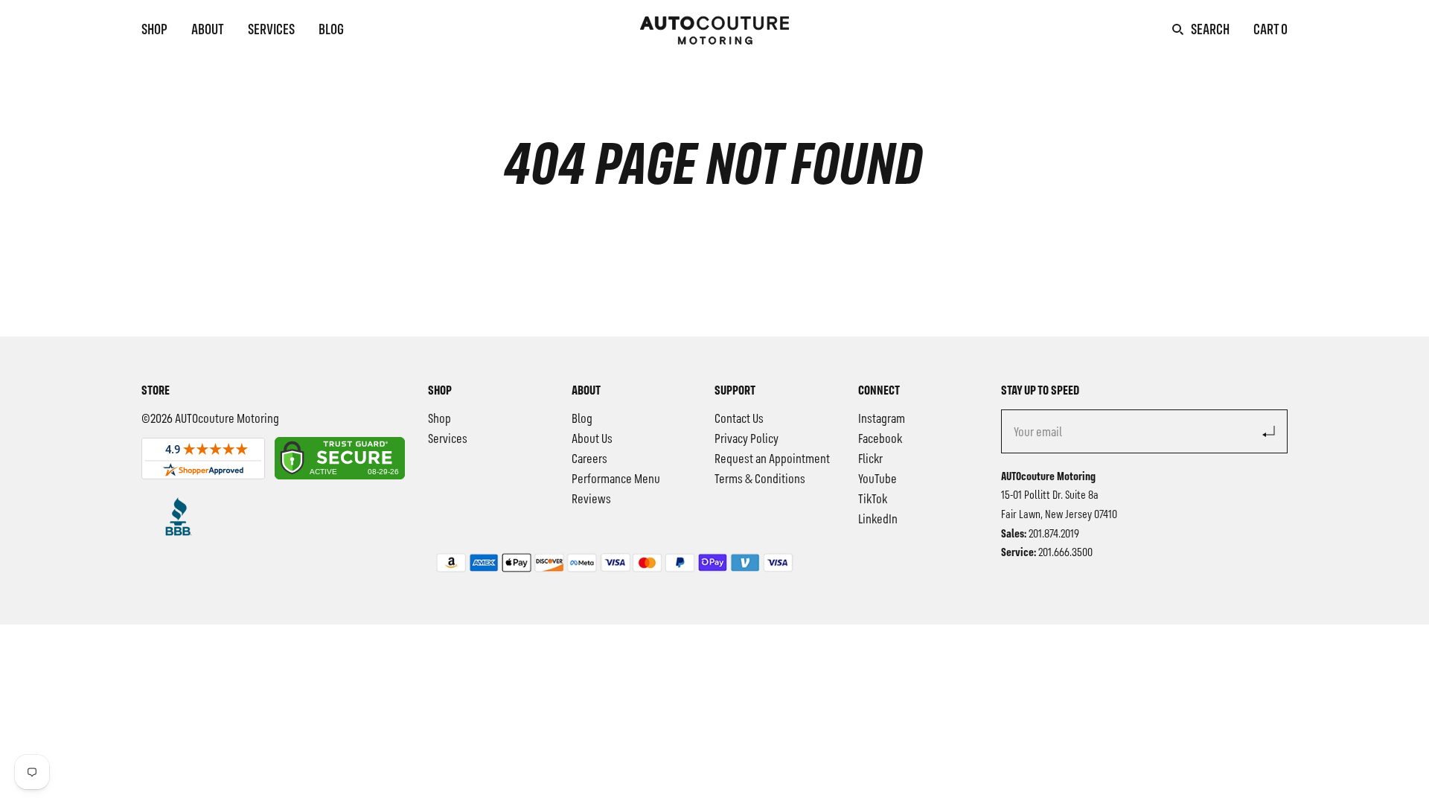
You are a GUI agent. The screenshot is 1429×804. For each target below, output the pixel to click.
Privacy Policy (746, 439)
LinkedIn (878, 519)
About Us (592, 439)
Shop (154, 30)
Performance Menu (616, 479)
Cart (1270, 30)
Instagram (881, 419)
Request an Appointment (772, 459)
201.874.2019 (1054, 534)
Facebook (880, 439)
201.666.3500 (1065, 553)
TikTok (872, 499)
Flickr (870, 459)
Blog (331, 30)
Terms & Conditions (759, 479)
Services (271, 30)
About (207, 30)
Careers (589, 459)
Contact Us (739, 419)
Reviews (591, 499)
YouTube (877, 479)
